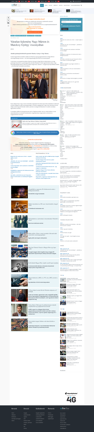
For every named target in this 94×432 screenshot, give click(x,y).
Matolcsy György (30, 35)
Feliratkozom (64, 29)
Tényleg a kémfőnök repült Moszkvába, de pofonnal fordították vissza (74, 280)
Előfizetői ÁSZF (63, 426)
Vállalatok (13, 414)
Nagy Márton (38, 35)
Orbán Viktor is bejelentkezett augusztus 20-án (73, 363)
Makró (13, 413)
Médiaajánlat (62, 415)
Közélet (12, 35)
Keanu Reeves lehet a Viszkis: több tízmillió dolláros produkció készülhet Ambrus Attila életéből (73, 106)
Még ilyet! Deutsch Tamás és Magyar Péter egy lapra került (74, 302)
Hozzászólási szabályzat (65, 424)
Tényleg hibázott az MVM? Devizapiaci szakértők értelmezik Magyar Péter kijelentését (73, 358)
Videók (46, 5)
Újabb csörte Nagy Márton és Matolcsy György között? (34, 121)
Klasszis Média (63, 422)
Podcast (50, 5)
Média (25, 424)
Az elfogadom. (71, 26)
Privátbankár (50, 414)
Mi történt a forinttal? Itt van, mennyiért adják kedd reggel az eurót (74, 324)
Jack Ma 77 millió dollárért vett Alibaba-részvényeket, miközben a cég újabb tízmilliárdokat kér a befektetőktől (74, 92)
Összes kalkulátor (39, 422)
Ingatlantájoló (51, 418)
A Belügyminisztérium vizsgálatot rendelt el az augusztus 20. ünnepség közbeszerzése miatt (69, 167)
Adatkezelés (62, 420)
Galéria (13, 420)
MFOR (16, 5)
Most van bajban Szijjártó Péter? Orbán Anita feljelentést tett (73, 352)
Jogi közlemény (63, 418)
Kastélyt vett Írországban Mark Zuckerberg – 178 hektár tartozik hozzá (74, 147)
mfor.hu (49, 413)
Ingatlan (25, 416)
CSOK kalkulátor (39, 420)
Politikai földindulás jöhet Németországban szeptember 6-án (74, 329)
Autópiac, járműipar (28, 422)
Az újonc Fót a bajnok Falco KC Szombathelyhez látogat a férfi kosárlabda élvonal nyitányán (70, 176)
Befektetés (14, 416)
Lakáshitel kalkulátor (40, 418)
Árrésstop (56, 5)
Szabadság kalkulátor (40, 414)
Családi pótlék (39, 416)
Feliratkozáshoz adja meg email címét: (69, 19)
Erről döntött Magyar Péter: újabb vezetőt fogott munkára (74, 285)
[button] (71, 1)
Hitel (25, 418)
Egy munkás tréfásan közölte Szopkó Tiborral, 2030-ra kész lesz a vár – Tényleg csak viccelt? (71, 185)
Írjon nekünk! (62, 413)
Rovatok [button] (60, 5)
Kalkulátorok (67, 5)
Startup (25, 428)
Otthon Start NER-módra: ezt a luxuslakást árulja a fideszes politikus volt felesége (74, 291)
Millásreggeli (50, 416)
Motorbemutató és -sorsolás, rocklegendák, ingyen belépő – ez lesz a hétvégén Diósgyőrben (70, 181)
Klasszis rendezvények (75, 5)
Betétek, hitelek (27, 420)
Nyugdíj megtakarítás (40, 413)
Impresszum (62, 416)
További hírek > (64, 158)
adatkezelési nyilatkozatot (69, 26)
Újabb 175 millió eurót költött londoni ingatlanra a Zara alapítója (72, 135)
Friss (42, 5)
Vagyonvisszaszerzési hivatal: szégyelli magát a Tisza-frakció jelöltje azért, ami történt (74, 336)
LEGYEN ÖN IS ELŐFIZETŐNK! (35, 139)
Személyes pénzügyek (16, 418)
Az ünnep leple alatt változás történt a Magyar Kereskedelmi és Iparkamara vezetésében (74, 319)
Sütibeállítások (63, 428)
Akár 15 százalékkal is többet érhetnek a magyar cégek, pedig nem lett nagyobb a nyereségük (73, 122)
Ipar (24, 426)
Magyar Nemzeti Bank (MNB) (21, 35)
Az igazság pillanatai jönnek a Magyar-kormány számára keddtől (74, 313)
